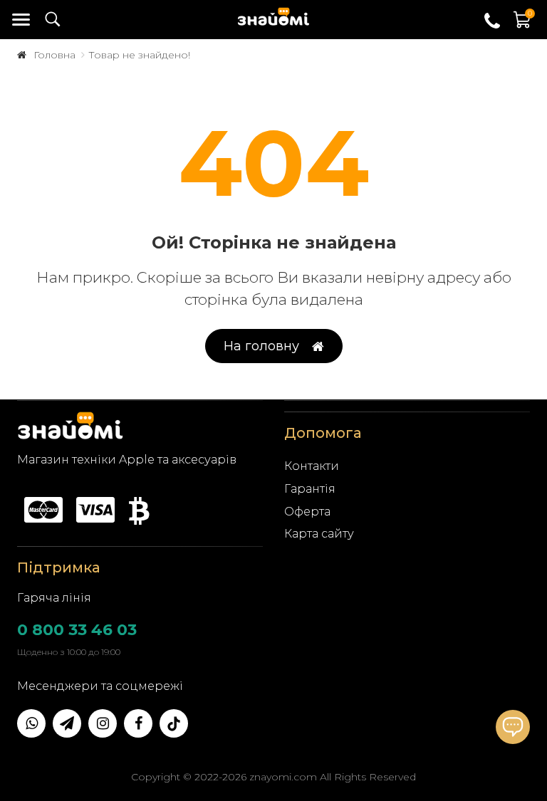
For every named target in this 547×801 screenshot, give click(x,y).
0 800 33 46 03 (77, 629)
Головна (54, 54)
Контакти (311, 466)
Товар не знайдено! (139, 54)
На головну (261, 346)
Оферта (307, 511)
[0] (523, 26)
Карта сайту (319, 533)
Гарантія (309, 489)
